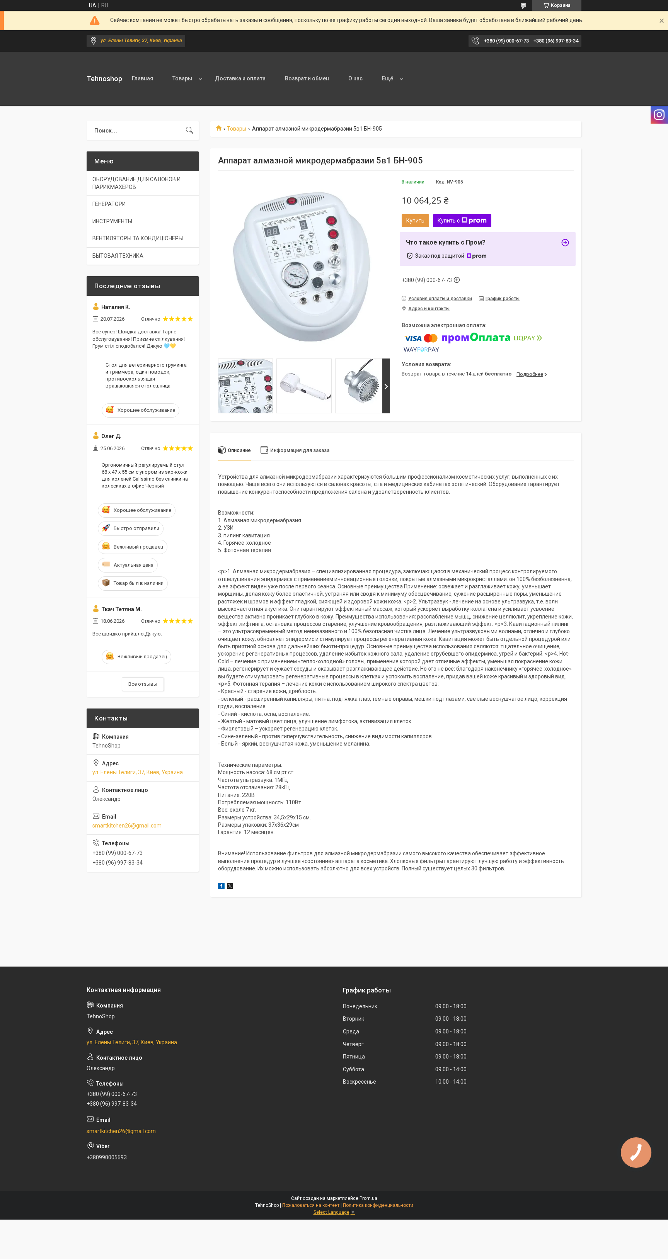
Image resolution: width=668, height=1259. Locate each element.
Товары (182, 78)
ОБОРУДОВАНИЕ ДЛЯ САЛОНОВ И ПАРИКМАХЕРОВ (136, 183)
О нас (355, 78)
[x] (230, 887)
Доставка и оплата (240, 78)
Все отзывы (142, 684)
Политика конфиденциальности (378, 1205)
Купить (415, 220)
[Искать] (189, 130)
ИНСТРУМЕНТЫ (112, 221)
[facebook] (221, 887)
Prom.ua (368, 1198)
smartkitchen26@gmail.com (127, 825)
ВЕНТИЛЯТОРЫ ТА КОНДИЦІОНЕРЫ (137, 238)
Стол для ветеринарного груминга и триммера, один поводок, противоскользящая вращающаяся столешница (146, 375)
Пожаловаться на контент (310, 1205)
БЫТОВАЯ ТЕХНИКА (117, 256)
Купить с (449, 220)
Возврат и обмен (307, 78)
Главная (142, 78)
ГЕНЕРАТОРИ (109, 204)
